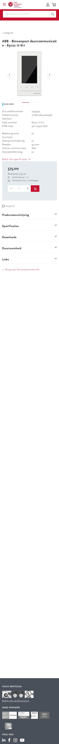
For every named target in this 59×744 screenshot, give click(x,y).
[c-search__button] (52, 14)
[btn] (35, 188)
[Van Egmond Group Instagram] (15, 740)
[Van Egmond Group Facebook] (9, 740)
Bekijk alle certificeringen (15, 701)
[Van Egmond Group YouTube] (22, 740)
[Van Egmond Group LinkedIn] (4, 740)
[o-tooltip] (19, 188)
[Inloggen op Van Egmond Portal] (47, 4)
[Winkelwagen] (54, 4)
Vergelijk (10, 206)
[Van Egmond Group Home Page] (15, 4)
